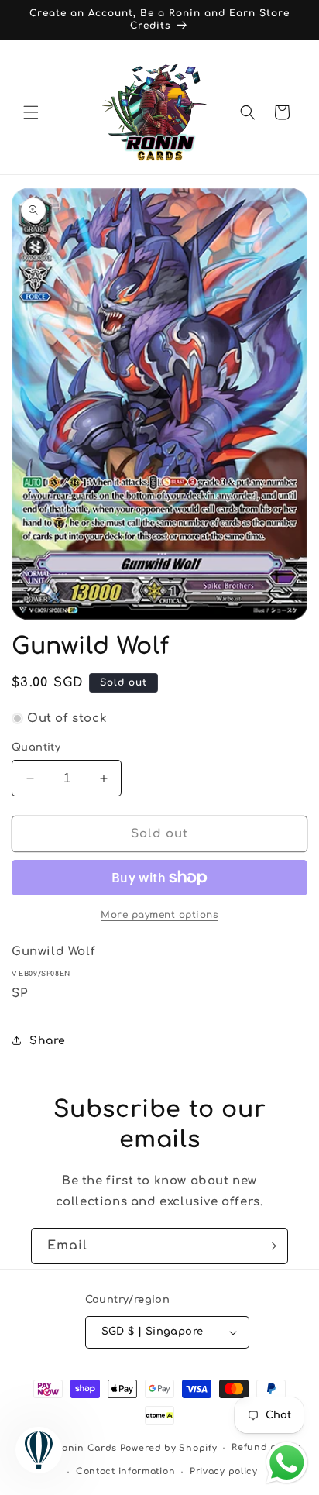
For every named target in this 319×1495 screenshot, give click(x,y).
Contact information (125, 1471)
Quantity (36, 747)
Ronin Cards (86, 1448)
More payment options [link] (159, 914)
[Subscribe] (270, 1246)
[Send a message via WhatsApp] (286, 1462)
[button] (31, 112)
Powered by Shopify (169, 1448)
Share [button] (47, 1040)
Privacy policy (224, 1471)
